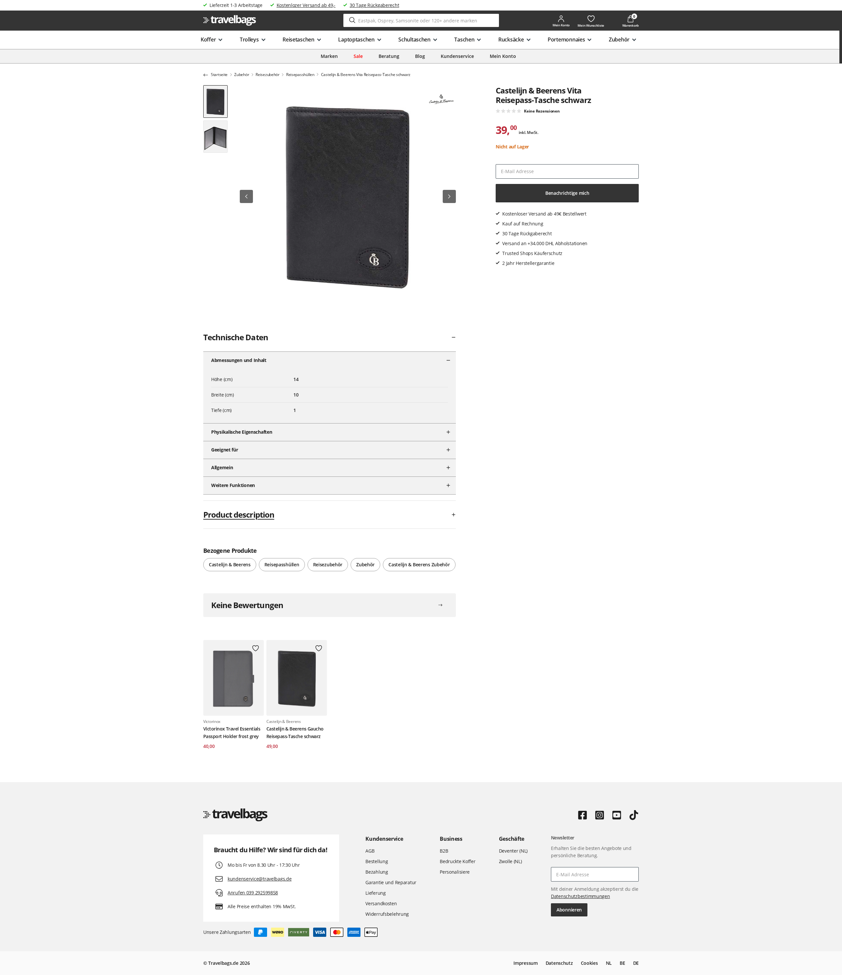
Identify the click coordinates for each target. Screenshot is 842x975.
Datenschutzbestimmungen (580, 896)
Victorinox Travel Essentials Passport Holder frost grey (231, 732)
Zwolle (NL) (510, 861)
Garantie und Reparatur (390, 882)
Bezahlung (376, 872)
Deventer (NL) (513, 851)
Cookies (589, 963)
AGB (369, 851)
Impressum (525, 963)
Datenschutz (559, 963)
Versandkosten (381, 903)
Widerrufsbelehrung (387, 914)
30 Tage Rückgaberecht (374, 5)
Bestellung (376, 861)
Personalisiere (455, 872)
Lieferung (375, 893)
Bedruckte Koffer (458, 861)
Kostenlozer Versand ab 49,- (306, 5)
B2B (444, 851)
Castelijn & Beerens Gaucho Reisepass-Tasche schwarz (294, 732)
